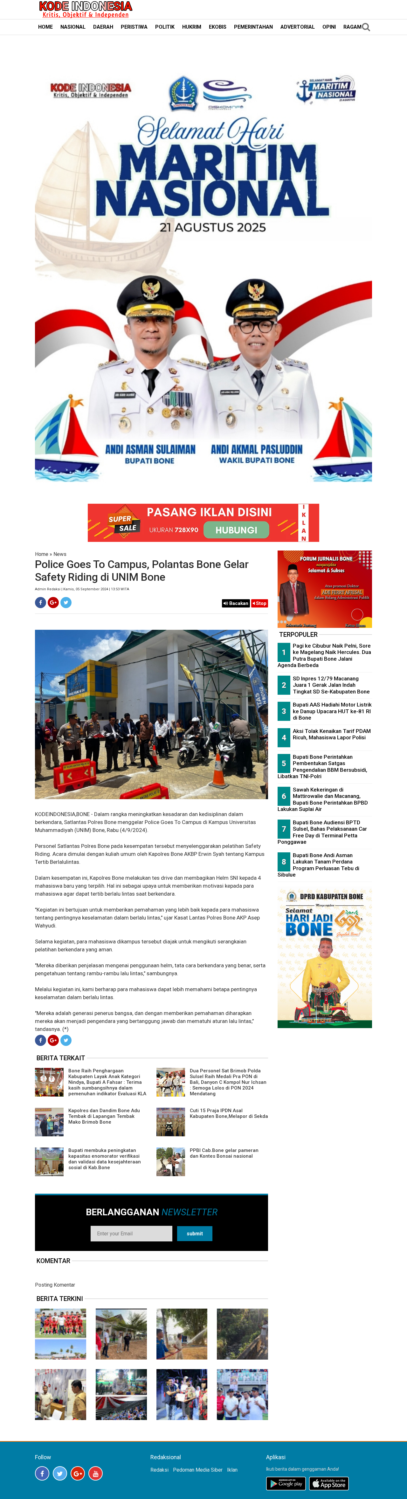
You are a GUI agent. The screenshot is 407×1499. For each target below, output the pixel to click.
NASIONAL (73, 27)
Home (41, 554)
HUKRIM (191, 27)
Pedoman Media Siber (198, 1470)
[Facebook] (40, 602)
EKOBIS (217, 27)
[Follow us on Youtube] (95, 1473)
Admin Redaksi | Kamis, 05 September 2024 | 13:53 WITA (82, 589)
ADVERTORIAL (297, 27)
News (59, 554)
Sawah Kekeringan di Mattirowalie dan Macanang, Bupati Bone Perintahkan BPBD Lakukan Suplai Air (323, 799)
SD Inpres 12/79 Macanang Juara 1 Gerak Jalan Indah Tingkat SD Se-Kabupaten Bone (331, 685)
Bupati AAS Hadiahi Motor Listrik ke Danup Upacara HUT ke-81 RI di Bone (332, 711)
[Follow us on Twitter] (60, 1473)
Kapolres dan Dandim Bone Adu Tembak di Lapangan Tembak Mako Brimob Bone (104, 1116)
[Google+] (53, 602)
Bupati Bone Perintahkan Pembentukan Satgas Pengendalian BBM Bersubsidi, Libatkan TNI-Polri (322, 767)
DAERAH (103, 27)
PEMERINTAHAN (253, 27)
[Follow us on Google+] (78, 1473)
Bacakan (238, 603)
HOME (45, 27)
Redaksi (159, 1470)
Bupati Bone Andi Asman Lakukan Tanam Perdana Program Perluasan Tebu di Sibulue (318, 865)
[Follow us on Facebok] (42, 1473)
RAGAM (352, 27)
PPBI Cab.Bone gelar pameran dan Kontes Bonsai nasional (224, 1153)
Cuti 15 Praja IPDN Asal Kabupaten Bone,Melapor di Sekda (229, 1113)
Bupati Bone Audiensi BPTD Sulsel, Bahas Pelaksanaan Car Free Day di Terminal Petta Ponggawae (322, 832)
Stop (260, 603)
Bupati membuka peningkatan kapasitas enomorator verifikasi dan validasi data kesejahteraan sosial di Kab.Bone (104, 1158)
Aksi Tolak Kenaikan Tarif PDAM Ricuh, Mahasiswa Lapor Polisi (332, 734)
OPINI (329, 27)
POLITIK (165, 27)
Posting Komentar (55, 1285)
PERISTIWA (134, 27)
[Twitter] (66, 602)
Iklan (232, 1470)
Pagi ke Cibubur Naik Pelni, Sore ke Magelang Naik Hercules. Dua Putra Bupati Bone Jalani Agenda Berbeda (324, 656)
